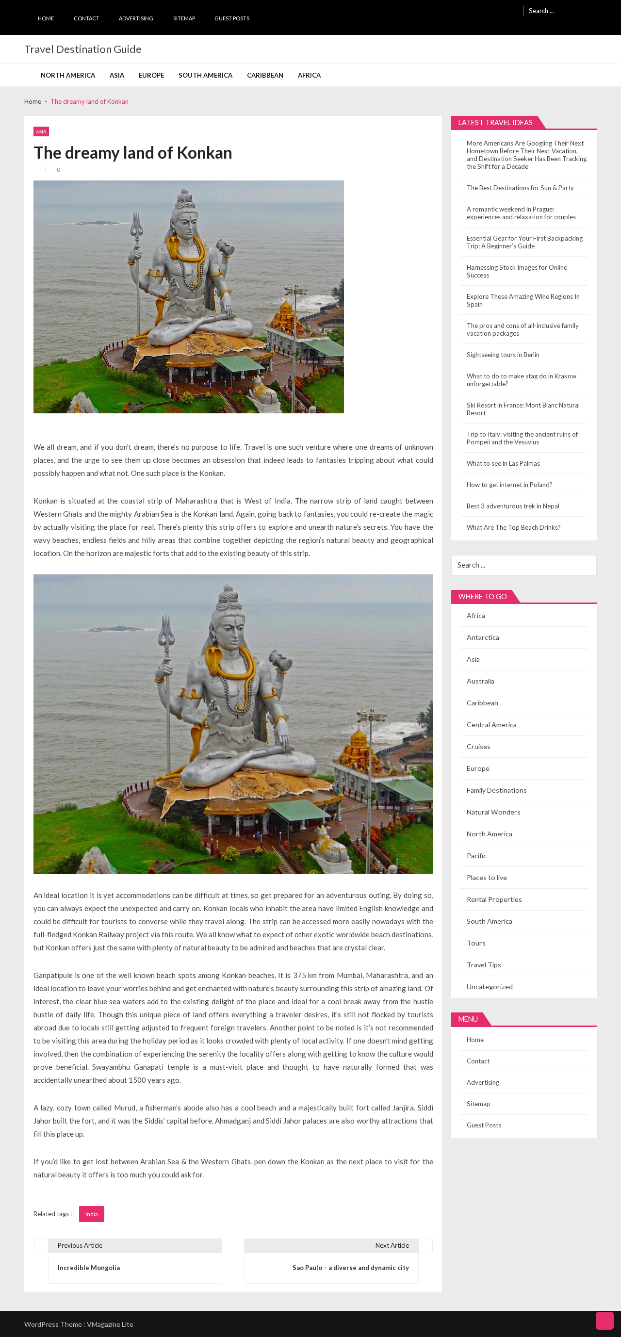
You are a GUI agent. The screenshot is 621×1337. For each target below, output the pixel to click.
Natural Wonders (494, 812)
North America (68, 75)
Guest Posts (231, 18)
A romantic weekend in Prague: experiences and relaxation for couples (521, 213)
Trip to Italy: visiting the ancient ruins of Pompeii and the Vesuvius (522, 438)
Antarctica (483, 637)
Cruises (478, 746)
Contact (86, 18)
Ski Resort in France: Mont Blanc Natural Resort (523, 409)
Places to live (487, 877)
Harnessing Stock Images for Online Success (517, 271)
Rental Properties (494, 899)
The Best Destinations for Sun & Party (520, 188)
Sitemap (184, 18)
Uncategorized (490, 986)
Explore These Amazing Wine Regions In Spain (523, 300)
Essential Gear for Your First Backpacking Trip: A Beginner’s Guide (525, 242)
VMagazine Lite (110, 1324)
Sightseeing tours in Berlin (503, 355)
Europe (151, 75)
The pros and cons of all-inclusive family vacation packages (523, 329)
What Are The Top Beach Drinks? (514, 527)
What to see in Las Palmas (503, 463)
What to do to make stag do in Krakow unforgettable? (521, 380)
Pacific (477, 855)
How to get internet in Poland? (510, 485)
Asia (117, 75)
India (91, 1214)
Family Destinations (497, 790)
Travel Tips (484, 965)
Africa (309, 75)
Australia (480, 681)
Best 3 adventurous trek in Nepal (513, 506)
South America (205, 75)
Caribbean (265, 75)
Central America (492, 724)
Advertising (136, 18)
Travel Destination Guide (83, 49)
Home (46, 18)
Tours (476, 943)
